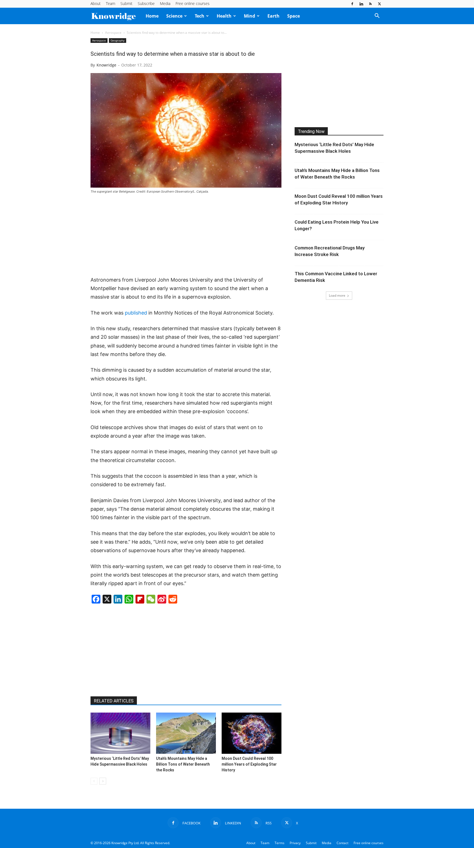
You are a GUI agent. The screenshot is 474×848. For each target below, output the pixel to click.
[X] (379, 4)
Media (165, 3)
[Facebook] (352, 4)
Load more (337, 295)
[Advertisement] (186, 235)
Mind (249, 16)
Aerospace (113, 32)
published (136, 313)
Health (224, 16)
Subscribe (146, 3)
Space (293, 16)
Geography (118, 40)
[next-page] (102, 781)
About (96, 3)
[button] (376, 16)
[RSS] (370, 4)
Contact (342, 843)
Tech (199, 16)
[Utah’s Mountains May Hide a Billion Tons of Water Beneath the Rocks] (186, 733)
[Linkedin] (361, 4)
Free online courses (193, 3)
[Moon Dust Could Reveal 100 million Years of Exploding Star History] (251, 733)
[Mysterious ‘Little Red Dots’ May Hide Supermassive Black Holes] (120, 733)
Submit (126, 3)
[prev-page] (94, 781)
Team (110, 3)
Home (152, 16)
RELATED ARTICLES (114, 701)
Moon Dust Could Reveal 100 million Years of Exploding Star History (249, 764)
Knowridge (106, 65)
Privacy (295, 843)
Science (174, 16)
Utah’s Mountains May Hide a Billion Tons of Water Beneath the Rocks (183, 764)
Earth (273, 16)
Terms (279, 843)
